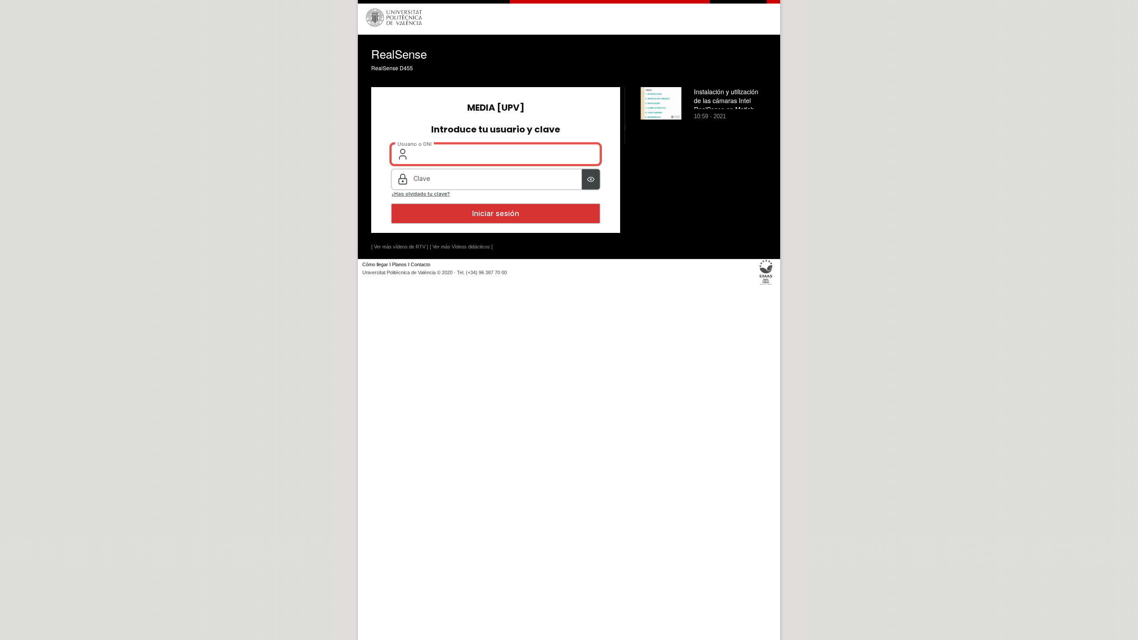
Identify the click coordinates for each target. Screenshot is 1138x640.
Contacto (420, 264)
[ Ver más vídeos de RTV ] (399, 246)
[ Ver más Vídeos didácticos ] (461, 246)
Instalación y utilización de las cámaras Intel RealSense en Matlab (726, 100)
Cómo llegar (375, 264)
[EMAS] (766, 284)
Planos (399, 264)
